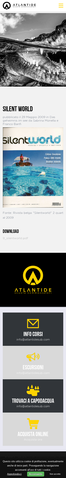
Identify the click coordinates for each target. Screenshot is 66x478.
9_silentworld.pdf (15, 238)
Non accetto (55, 474)
